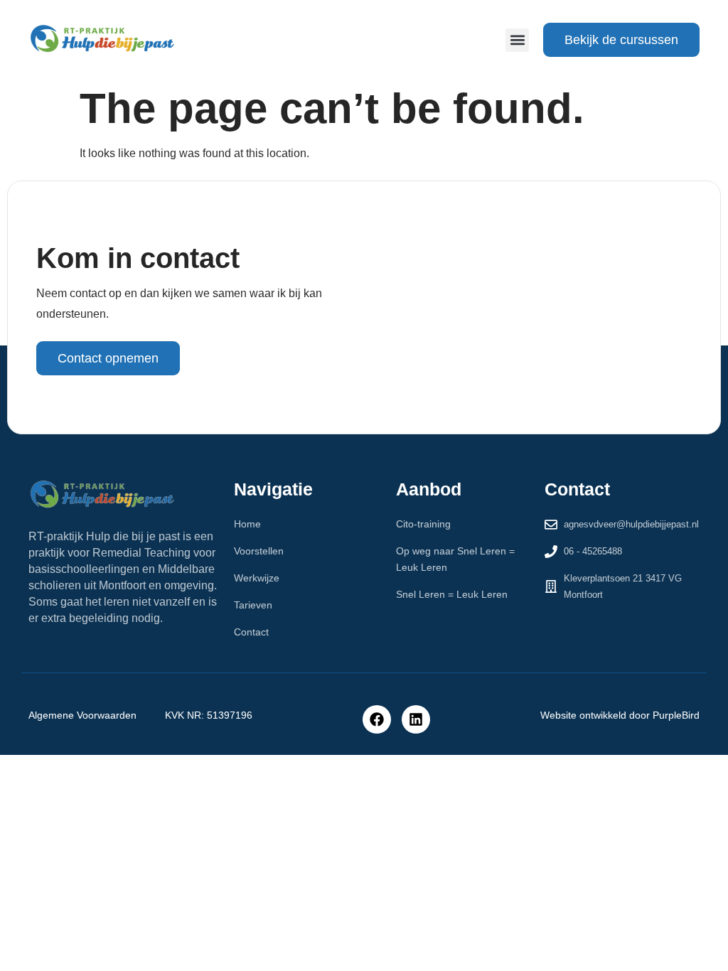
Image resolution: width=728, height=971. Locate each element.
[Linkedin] (416, 719)
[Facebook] (377, 719)
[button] (517, 40)
